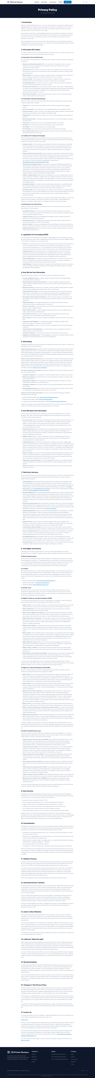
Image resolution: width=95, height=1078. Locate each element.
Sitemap (83, 1070)
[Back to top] (91, 1075)
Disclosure (73, 1061)
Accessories (52, 2)
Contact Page (24, 1019)
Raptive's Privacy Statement (40, 367)
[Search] (83, 2)
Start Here (67, 2)
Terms (72, 1064)
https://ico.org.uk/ (25, 1040)
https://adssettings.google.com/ (40, 584)
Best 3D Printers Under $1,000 (58, 1054)
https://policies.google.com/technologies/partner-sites (36, 162)
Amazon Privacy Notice (50, 508)
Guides (60, 2)
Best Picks (44, 2)
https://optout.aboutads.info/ (46, 399)
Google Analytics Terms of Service (42, 488)
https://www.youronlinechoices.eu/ (58, 401)
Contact (73, 1056)
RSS (87, 1070)
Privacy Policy (74, 1059)
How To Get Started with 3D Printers (59, 1059)
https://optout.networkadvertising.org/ (49, 397)
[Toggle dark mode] (86, 2)
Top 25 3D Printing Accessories (58, 1056)
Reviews (37, 2)
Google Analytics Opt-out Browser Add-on (39, 490)
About (72, 1054)
